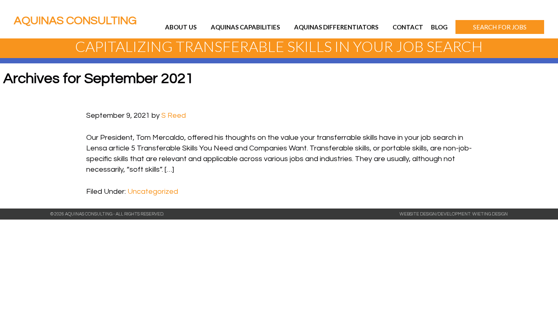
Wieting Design (490, 214)
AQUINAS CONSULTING (75, 21)
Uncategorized (152, 191)
